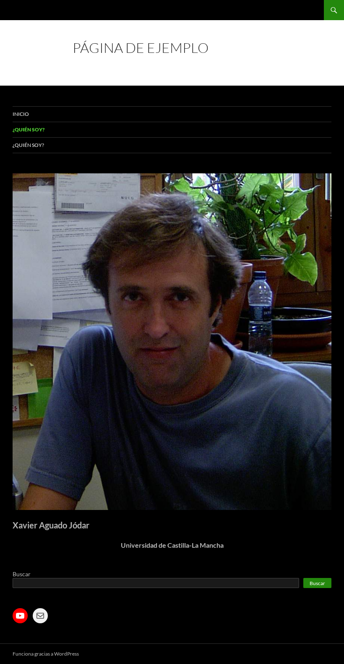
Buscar (22, 574)
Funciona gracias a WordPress (46, 654)
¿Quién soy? (28, 129)
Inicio (21, 114)
